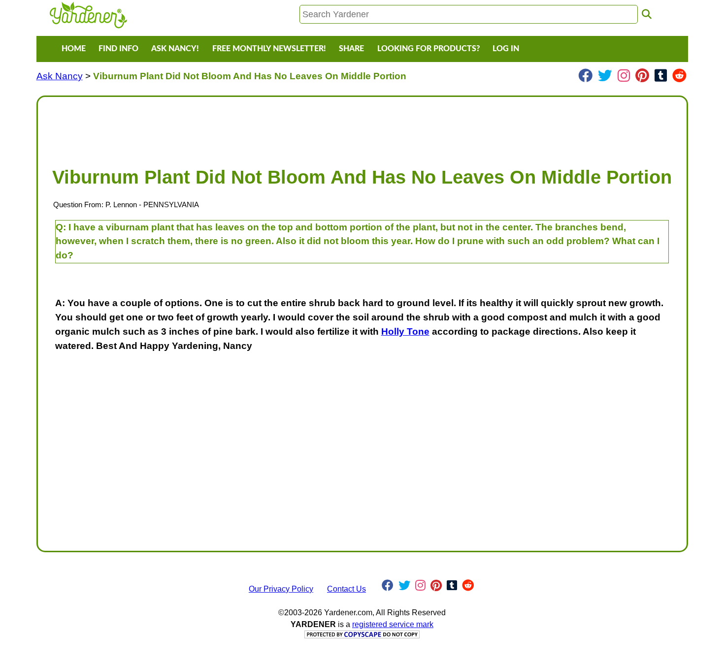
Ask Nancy (59, 76)
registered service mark (392, 624)
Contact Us (346, 589)
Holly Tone (405, 331)
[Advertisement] (341, 127)
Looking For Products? (428, 49)
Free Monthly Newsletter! (269, 49)
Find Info (118, 49)
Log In (506, 49)
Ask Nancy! (175, 49)
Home (74, 49)
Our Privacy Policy (281, 589)
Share (351, 49)
